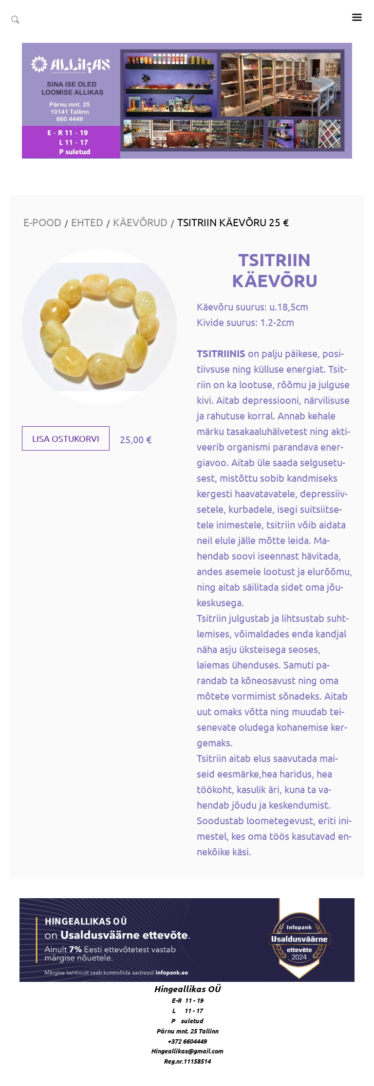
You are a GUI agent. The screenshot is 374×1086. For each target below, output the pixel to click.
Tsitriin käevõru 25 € (233, 222)
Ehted (87, 222)
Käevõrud (140, 222)
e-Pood (42, 222)
